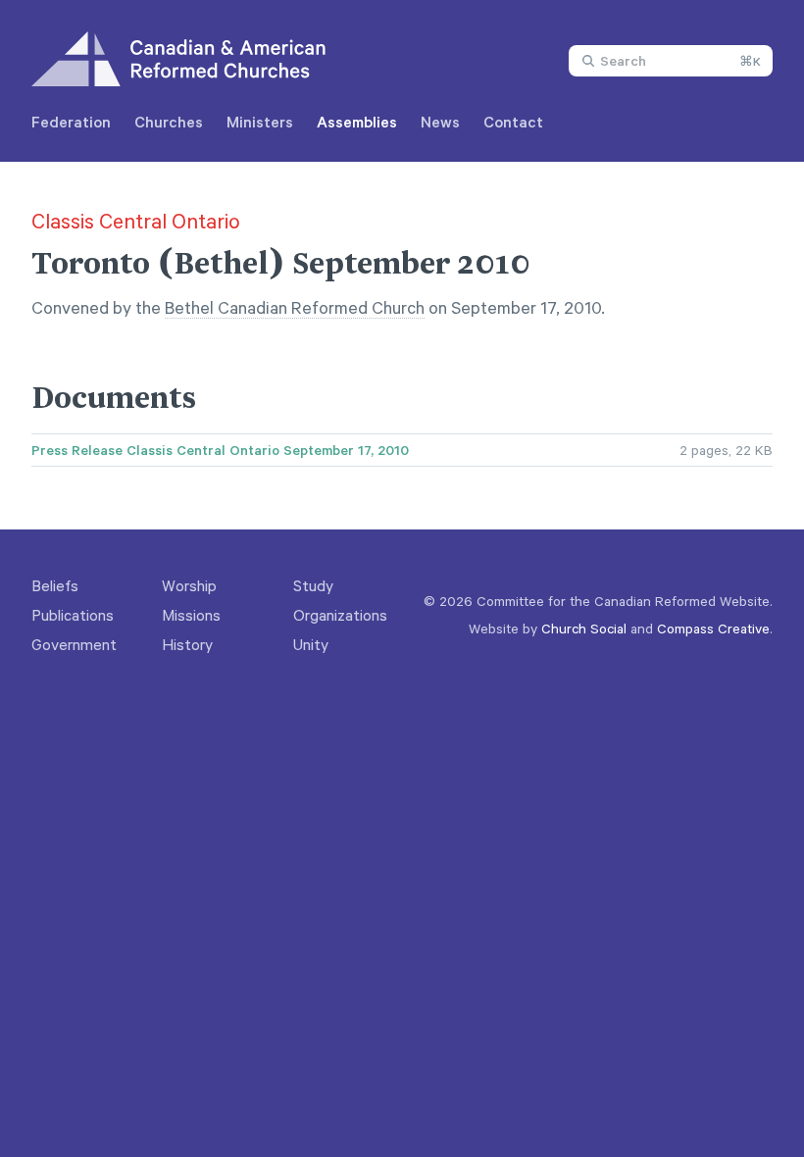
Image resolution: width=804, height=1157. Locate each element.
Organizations (340, 615)
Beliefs (54, 585)
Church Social (584, 628)
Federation (71, 121)
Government (74, 644)
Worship (189, 585)
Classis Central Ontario (135, 220)
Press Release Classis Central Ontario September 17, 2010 (220, 450)
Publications (72, 615)
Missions (191, 615)
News (440, 121)
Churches (168, 121)
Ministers (259, 121)
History (187, 644)
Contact (513, 121)
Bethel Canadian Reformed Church (295, 307)
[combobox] (671, 60)
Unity (310, 644)
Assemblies (357, 121)
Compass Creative (713, 628)
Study (313, 585)
